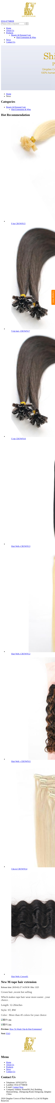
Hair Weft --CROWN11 (21, 761)
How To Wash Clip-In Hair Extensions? (26, 1029)
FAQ (8, 1033)
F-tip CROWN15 (18, 223)
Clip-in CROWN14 (19, 869)
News (8, 40)
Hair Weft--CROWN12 (20, 654)
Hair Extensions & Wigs (26, 37)
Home (8, 28)
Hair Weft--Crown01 (19, 976)
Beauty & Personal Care (21, 35)
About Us (10, 30)
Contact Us (10, 42)
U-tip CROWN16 (18, 439)
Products (9, 33)
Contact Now (18, 1087)
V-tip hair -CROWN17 (20, 331)
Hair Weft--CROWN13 (20, 546)
